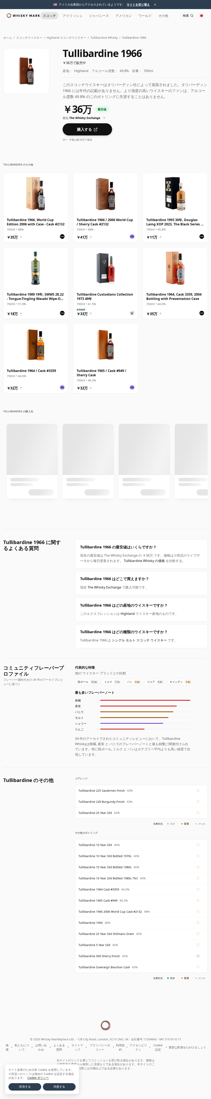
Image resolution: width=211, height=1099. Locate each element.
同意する (59, 1086)
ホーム (7, 38)
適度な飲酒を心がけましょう (187, 1047)
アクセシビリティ (138, 1047)
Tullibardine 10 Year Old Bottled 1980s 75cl (108, 878)
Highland (128, 613)
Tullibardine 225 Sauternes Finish (102, 790)
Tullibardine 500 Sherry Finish (99, 956)
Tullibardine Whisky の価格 (144, 560)
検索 (7, 1047)
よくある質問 (59, 1047)
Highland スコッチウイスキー (66, 38)
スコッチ (49, 15)
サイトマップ (77, 1047)
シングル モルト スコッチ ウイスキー (139, 640)
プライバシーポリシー (100, 1047)
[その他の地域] (201, 16)
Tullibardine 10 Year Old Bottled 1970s (105, 856)
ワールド (145, 15)
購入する (84, 129)
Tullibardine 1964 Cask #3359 (99, 889)
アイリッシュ (72, 15)
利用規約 (120, 1047)
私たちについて (22, 1047)
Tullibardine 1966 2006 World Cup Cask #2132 (110, 912)
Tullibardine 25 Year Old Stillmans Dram (106, 934)
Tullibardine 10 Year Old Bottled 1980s (105, 867)
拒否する (25, 1086)
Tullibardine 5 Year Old (94, 945)
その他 (163, 15)
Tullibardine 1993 (91, 923)
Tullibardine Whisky (104, 38)
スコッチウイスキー (29, 38)
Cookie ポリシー (38, 1078)
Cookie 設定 (158, 1047)
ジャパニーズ (99, 15)
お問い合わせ (41, 1047)
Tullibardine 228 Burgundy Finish (102, 802)
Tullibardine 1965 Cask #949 (98, 900)
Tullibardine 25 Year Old (95, 813)
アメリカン (123, 15)
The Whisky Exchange (104, 587)
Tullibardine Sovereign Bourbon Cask (104, 967)
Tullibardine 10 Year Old (95, 845)
